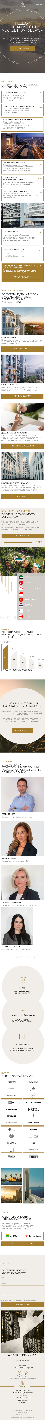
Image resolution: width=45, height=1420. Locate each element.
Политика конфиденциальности (22, 1407)
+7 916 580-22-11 (22, 1355)
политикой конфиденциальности (29, 1300)
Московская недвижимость (22, 1390)
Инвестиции (22, 1395)
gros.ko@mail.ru (22, 1360)
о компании (22, 1400)
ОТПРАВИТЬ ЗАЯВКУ (22, 1305)
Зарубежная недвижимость (22, 1393)
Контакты (22, 1402)
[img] (22, 4)
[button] (22, 48)
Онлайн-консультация (22, 1397)
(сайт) (30, 577)
